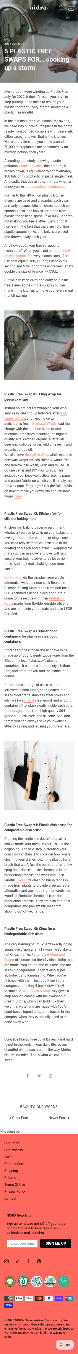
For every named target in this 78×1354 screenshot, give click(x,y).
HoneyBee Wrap (36, 455)
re (19, 496)
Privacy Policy (15, 1191)
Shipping (11, 1171)
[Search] (61, 8)
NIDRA (19, 1320)
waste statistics (30, 166)
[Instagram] (6, 1261)
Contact (10, 1198)
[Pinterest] (39, 1261)
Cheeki (9, 685)
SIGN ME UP (56, 1243)
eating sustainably (50, 187)
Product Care (14, 1164)
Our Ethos (11, 1143)
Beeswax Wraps (44, 424)
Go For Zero (13, 577)
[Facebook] (28, 1261)
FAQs (8, 1157)
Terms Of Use (14, 1185)
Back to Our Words (39, 1107)
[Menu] (7, 8)
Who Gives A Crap (36, 991)
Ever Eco (22, 880)
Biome (29, 700)
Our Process (13, 1150)
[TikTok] (17, 1261)
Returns (10, 1178)
